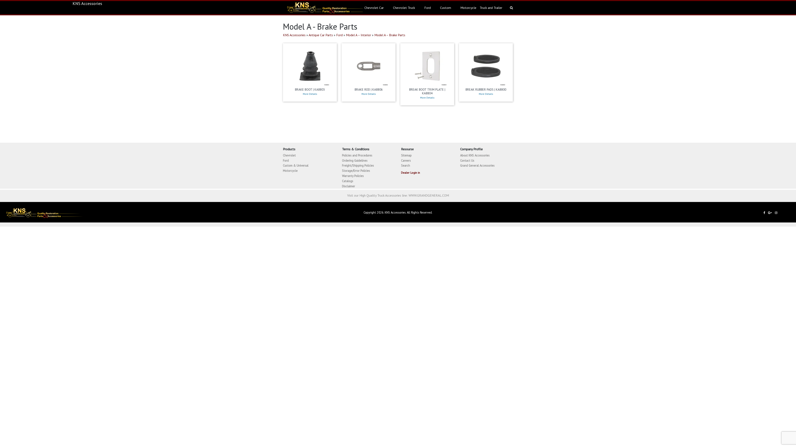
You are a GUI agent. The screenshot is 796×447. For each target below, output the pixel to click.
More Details (310, 94)
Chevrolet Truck (404, 8)
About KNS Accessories (475, 155)
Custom (445, 8)
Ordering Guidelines (355, 160)
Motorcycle (468, 8)
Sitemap (406, 155)
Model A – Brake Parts (389, 35)
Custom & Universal (295, 165)
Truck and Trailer (491, 8)
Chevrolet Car (374, 8)
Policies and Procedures (357, 155)
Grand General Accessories (477, 165)
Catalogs (347, 181)
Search (405, 165)
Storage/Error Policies (356, 171)
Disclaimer (348, 186)
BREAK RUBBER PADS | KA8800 (486, 89)
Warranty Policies (353, 176)
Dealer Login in (410, 172)
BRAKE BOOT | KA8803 (310, 89)
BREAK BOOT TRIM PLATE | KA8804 (427, 91)
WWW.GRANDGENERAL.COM (429, 195)
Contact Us (467, 160)
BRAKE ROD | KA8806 (369, 89)
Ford (427, 8)
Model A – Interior (358, 35)
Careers (406, 160)
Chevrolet (289, 155)
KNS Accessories (294, 35)
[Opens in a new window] (765, 213)
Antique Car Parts (321, 35)
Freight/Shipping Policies (358, 165)
